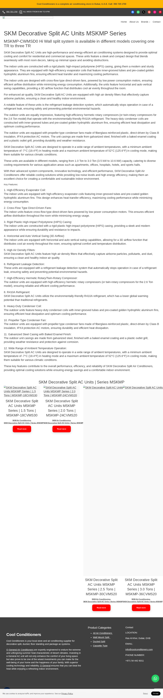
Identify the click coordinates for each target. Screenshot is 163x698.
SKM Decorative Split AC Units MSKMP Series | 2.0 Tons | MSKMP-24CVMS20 (61, 408)
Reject (145, 693)
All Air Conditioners (103, 633)
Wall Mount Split (101, 637)
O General (45, 665)
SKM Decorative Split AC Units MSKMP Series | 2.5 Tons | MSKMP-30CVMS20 (101, 587)
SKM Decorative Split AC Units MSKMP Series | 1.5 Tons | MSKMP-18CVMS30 (22, 408)
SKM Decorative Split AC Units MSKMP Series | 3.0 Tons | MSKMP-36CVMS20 (141, 587)
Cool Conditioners (23, 634)
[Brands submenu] (149, 22)
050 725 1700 (11, 12)
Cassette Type (100, 645)
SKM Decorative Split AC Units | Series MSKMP (24, 423)
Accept (155, 693)
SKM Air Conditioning (21, 420)
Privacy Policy (67, 693)
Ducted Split (99, 641)
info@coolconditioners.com (139, 649)
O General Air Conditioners (19, 650)
